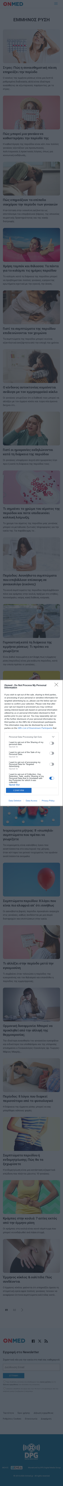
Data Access (31, 800)
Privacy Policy (48, 800)
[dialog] (31, 743)
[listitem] (31, 736)
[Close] (57, 685)
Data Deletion (15, 800)
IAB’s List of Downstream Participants (35, 728)
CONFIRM (18, 790)
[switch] (51, 743)
